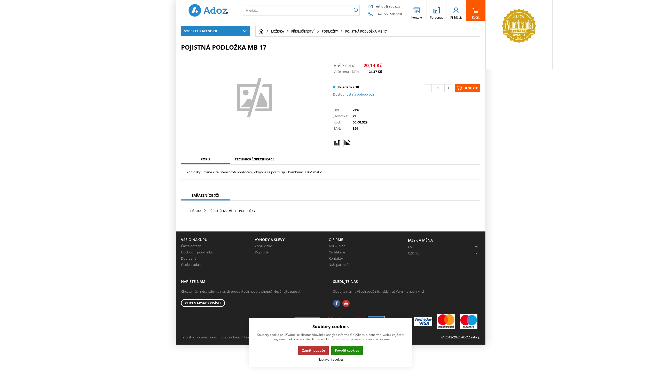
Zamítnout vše (313, 350)
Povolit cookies (347, 350)
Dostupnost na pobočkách (353, 94)
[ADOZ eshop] (208, 10)
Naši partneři (339, 264)
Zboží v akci (263, 246)
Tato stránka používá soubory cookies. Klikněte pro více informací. (231, 337)
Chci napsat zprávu (203, 303)
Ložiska (194, 211)
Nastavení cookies (331, 359)
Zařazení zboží (205, 195)
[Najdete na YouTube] (346, 303)
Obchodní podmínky (197, 252)
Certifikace (337, 252)
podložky (247, 211)
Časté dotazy (191, 246)
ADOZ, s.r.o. (337, 246)
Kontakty (336, 258)
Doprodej (262, 252)
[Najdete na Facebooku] (336, 303)
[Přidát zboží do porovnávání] (337, 143)
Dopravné (188, 258)
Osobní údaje (191, 264)
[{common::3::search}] (355, 10)
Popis (205, 159)
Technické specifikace (254, 159)
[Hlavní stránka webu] (261, 31)
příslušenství (220, 211)
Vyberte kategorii (200, 31)
